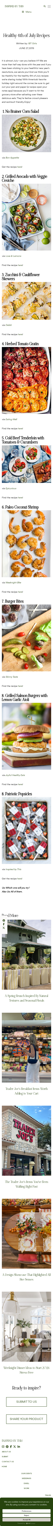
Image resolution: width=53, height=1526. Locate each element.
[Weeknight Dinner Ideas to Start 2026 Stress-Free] (26, 1327)
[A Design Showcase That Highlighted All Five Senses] (26, 1234)
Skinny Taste (11, 677)
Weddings (26, 1478)
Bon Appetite (12, 158)
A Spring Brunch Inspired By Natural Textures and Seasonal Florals (26, 998)
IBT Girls (32, 43)
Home (4, 1466)
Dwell (26, 1483)
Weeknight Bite (13, 582)
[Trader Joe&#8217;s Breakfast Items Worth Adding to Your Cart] (26, 1048)
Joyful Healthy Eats (15, 775)
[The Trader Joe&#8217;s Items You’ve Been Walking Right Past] (26, 1141)
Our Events (26, 1473)
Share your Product (26, 1419)
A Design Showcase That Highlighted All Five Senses (26, 1277)
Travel (48, 1495)
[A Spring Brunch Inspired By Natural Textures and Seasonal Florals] (26, 955)
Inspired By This (14, 6)
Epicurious (10, 488)
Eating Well (11, 419)
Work (26, 1488)
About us (6, 1451)
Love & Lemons (13, 256)
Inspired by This (13, 869)
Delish (8, 325)
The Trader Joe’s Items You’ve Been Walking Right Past (26, 1184)
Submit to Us (26, 1401)
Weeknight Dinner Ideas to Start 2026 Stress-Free (26, 1370)
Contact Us (8, 1461)
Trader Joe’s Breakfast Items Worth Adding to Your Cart (26, 1091)
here (19, 167)
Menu (29, 12)
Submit (5, 1456)
